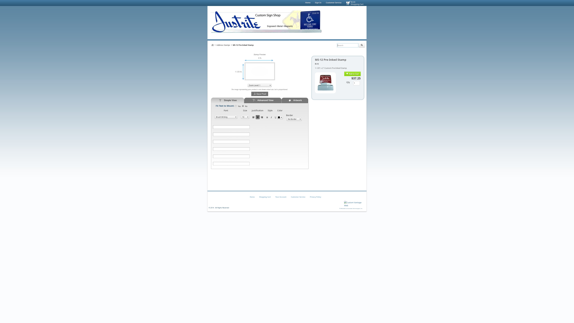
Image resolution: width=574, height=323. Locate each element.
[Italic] (271, 117)
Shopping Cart (357, 4)
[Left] (253, 117)
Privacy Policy (315, 197)
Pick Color (280, 117)
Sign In (318, 2)
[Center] (258, 117)
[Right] (262, 117)
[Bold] (267, 117)
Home (307, 2)
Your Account (280, 197)
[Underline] (275, 117)
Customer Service (333, 2)
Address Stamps (223, 45)
